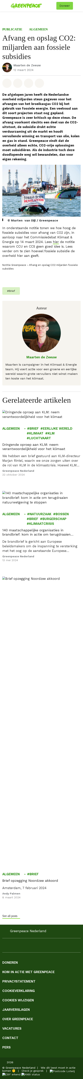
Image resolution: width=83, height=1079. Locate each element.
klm (51, 433)
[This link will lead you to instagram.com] (12, 946)
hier (56, 242)
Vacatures (11, 1028)
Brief (34, 428)
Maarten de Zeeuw (27, 65)
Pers (6, 1047)
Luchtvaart (40, 438)
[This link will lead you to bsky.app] (58, 946)
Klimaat (36, 433)
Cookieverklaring (18, 991)
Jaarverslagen (16, 1010)
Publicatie (12, 29)
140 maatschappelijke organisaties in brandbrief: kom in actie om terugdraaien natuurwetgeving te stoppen (36, 532)
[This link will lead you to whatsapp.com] (35, 946)
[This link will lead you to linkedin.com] (20, 946)
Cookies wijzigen (18, 1000)
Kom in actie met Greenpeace (28, 972)
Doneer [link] (64, 5)
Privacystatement (19, 981)
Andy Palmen (11, 893)
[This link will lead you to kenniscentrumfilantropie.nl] (30, 1074)
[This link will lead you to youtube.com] (27, 946)
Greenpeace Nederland (18, 470)
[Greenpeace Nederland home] (33, 6)
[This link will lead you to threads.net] (51, 946)
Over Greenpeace (17, 1019)
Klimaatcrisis (41, 524)
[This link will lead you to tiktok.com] (43, 946)
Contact (10, 1038)
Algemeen (38, 29)
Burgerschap (54, 519)
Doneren (10, 962)
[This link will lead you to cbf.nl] (11, 1074)
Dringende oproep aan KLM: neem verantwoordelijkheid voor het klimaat (33, 447)
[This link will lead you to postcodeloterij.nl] (62, 1070)
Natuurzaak (40, 514)
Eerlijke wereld (57, 428)
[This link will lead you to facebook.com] (4, 946)
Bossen (62, 514)
